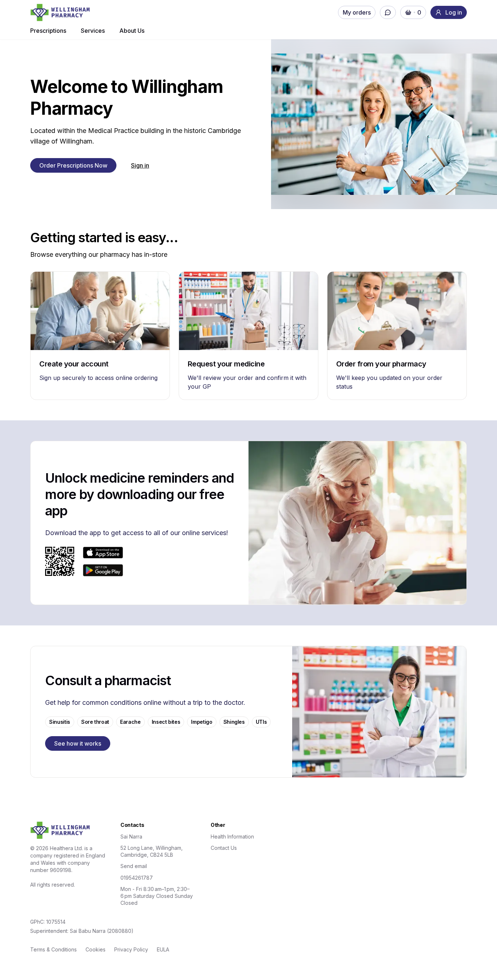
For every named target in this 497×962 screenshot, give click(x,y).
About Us (131, 30)
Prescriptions (48, 30)
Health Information (232, 836)
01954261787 (136, 878)
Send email (133, 866)
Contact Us (224, 848)
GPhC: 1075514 (47, 922)
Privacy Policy (131, 949)
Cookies (96, 949)
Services (93, 30)
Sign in (140, 165)
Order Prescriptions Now (73, 165)
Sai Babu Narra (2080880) (102, 931)
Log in (453, 12)
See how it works (77, 743)
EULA (163, 949)
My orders (357, 12)
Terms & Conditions (53, 949)
